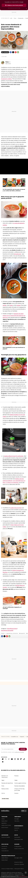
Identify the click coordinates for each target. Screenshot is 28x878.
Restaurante (20, 18)
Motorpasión (17, 837)
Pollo (2, 786)
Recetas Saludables (19, 786)
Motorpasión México (19, 868)
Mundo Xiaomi (4, 827)
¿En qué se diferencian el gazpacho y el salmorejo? (12, 608)
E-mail (18, 52)
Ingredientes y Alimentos (12, 633)
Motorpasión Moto (18, 839)
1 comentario (6, 52)
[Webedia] (5, 811)
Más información (23, 876)
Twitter (13, 52)
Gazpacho (22, 633)
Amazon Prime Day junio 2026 (19, 789)
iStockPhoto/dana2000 (7, 630)
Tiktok (24, 759)
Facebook (11, 52)
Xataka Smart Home (6, 825)
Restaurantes (5, 788)
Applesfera (4, 823)
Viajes (15, 780)
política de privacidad (19, 752)
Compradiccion (5, 850)
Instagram (15, 759)
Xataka (3, 818)
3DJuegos (16, 818)
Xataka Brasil (4, 860)
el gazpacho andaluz (6, 79)
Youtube (12, 759)
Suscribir (23, 749)
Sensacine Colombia (19, 864)
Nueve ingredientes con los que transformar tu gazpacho (14, 348)
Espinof (16, 830)
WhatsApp (3, 759)
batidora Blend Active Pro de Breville (13, 456)
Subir (23, 810)
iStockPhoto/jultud (12, 628)
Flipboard (16, 52)
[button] (8, 62)
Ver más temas (5, 798)
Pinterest (18, 759)
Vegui (2, 780)
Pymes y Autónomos (19, 848)
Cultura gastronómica (20, 783)
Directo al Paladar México (7, 868)
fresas (11, 305)
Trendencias (4, 846)
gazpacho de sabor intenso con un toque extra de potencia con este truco (14, 315)
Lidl (11, 18)
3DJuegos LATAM (18, 857)
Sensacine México (18, 862)
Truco (15, 18)
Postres (16, 775)
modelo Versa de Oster (16, 508)
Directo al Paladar (5, 837)
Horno (3, 793)
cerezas (19, 305)
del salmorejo (17, 254)
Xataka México (4, 857)
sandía (4, 305)
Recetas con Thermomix (4, 776)
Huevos (16, 793)
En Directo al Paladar (7, 187)
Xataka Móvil (4, 821)
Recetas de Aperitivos (7, 783)
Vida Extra (16, 821)
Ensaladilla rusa (14, 736)
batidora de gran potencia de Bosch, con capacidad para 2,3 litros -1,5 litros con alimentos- (14, 480)
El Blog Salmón (17, 846)
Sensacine (16, 828)
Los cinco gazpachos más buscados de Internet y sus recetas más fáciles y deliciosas (14, 190)
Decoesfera (4, 848)
